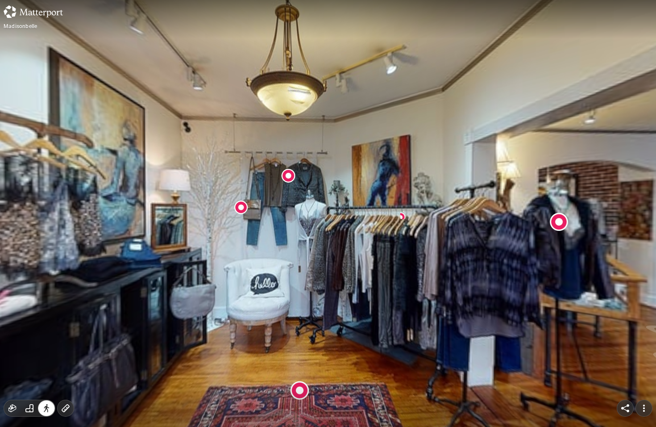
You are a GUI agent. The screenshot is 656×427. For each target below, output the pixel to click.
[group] (29, 408)
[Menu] (643, 408)
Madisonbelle (20, 26)
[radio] (12, 408)
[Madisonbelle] (328, 213)
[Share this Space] (625, 408)
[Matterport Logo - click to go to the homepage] (33, 12)
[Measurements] (65, 408)
